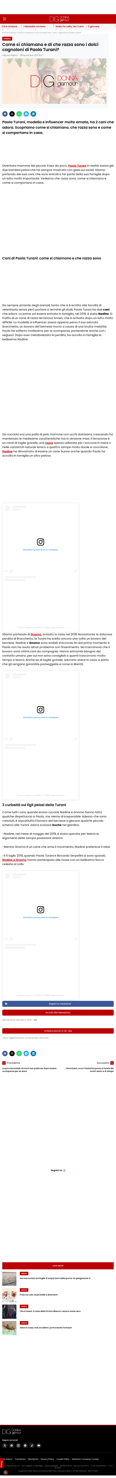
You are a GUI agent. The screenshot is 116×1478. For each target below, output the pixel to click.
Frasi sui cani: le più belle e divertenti (39, 1294)
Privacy (1, 1464)
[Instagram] (18, 1445)
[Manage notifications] (5, 1472)
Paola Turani (77, 166)
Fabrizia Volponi (9, 55)
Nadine (7, 451)
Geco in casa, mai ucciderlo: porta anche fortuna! (46, 1327)
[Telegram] (26, 114)
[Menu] (4, 19)
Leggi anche (58, 1266)
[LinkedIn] (33, 114)
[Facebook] (5, 114)
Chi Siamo (7, 1459)
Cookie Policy (62, 1459)
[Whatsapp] (19, 114)
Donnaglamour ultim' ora (58, 1030)
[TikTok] (32, 1445)
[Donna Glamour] (59, 19)
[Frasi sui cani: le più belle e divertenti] (9, 1295)
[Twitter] (12, 114)
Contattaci (20, 1459)
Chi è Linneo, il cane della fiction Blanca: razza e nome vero (50, 1311)
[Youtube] (38, 1445)
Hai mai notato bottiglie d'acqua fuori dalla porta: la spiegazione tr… (56, 1278)
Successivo (103, 1063)
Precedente (13, 1063)
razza (49, 443)
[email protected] (51, 1466)
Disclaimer (33, 1459)
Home (4, 32)
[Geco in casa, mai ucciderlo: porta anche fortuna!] (9, 1328)
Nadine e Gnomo (14, 860)
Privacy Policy (47, 1459)
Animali (12, 32)
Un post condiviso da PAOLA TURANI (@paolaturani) (40, 627)
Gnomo (36, 634)
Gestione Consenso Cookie (85, 1459)
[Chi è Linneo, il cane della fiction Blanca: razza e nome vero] (9, 1312)
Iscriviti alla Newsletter (58, 1012)
